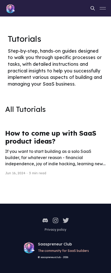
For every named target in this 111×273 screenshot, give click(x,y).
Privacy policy (55, 229)
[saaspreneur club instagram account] (55, 220)
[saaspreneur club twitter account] (66, 220)
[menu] (103, 8)
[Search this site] (93, 8)
